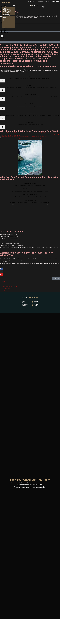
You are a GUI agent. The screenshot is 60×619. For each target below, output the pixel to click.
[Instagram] (37, 6)
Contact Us (5, 32)
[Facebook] (31, 6)
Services (5, 6)
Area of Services (6, 15)
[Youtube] (35, 6)
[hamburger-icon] (14, 5)
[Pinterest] (33, 6)
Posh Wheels (6, 2)
